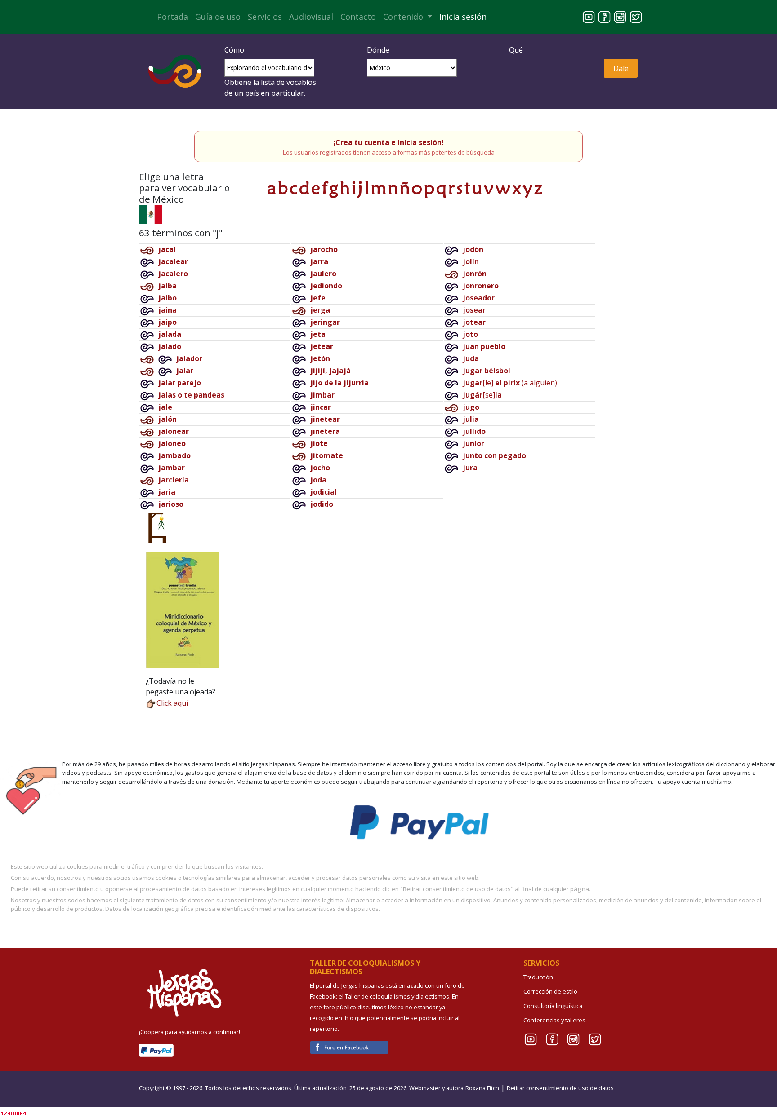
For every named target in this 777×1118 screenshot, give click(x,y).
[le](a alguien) (510, 383)
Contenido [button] (404, 16)
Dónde (378, 50)
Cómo (234, 50)
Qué (516, 50)
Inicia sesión (463, 16)
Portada (172, 16)
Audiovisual (311, 16)
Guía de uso (218, 16)
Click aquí (172, 703)
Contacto (358, 16)
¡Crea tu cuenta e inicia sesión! (388, 142)
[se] (482, 395)
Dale (621, 68)
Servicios (265, 16)
